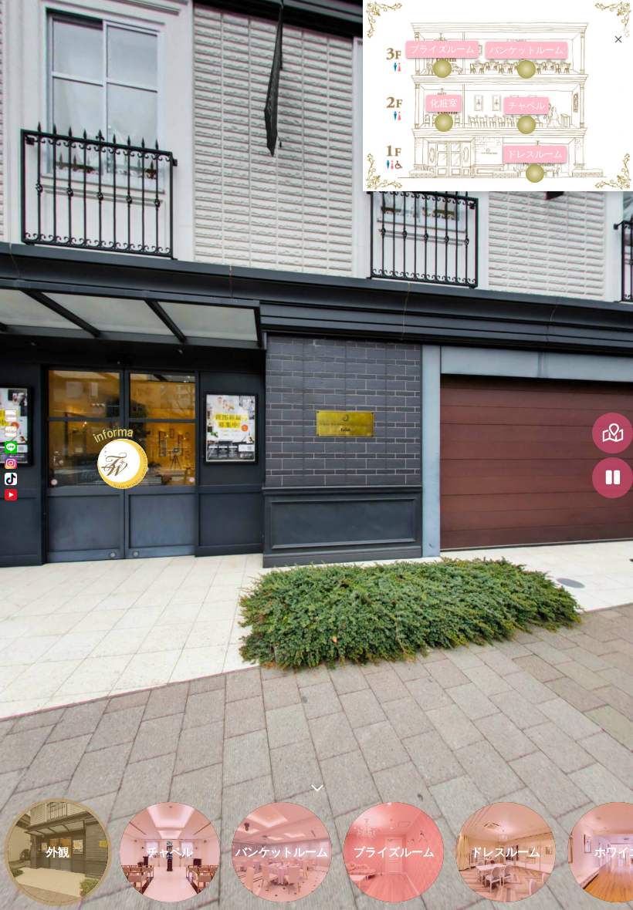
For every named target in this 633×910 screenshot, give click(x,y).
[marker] (526, 125)
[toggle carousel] (316, 784)
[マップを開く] (612, 433)
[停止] (612, 477)
